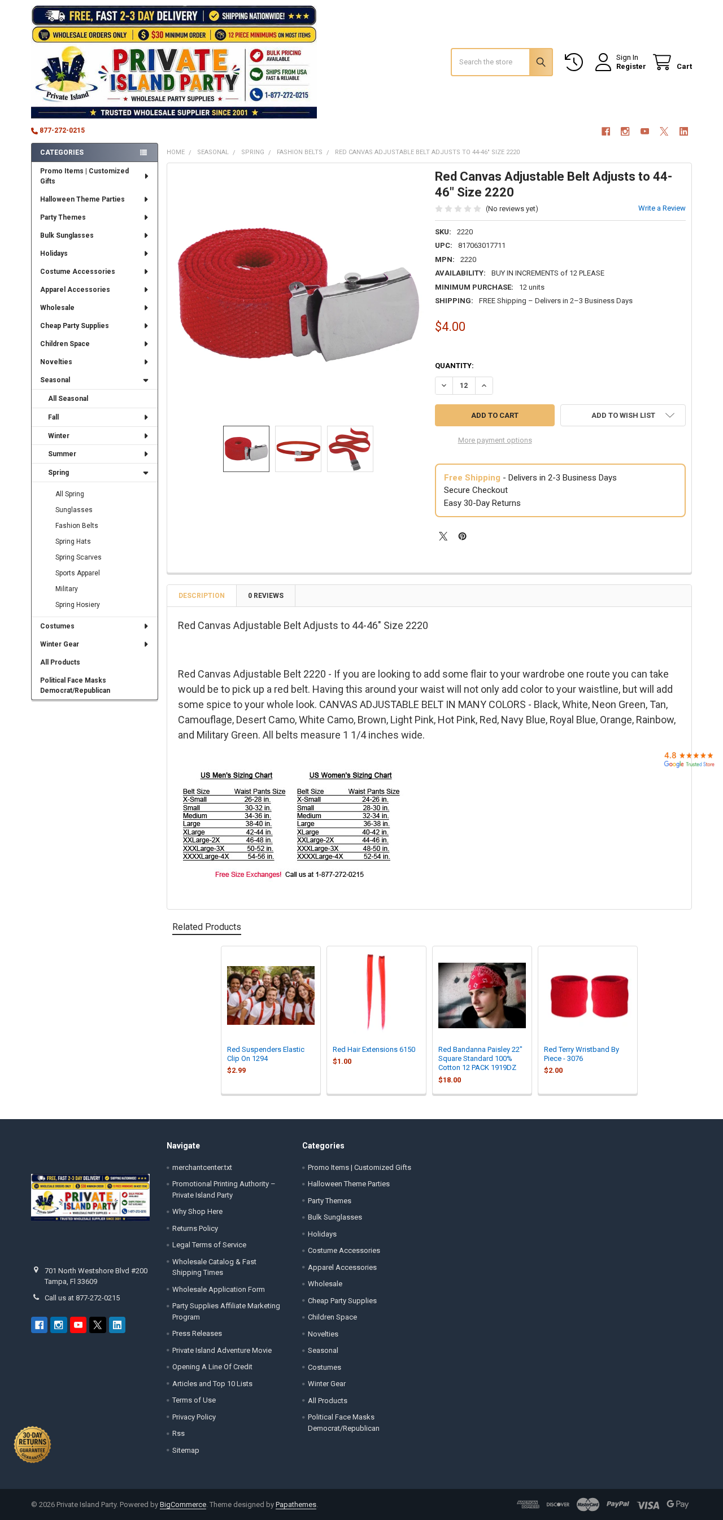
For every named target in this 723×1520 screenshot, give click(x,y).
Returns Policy (195, 1228)
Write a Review (662, 208)
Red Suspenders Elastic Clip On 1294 (265, 1054)
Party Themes (63, 217)
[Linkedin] (684, 131)
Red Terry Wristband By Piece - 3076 (581, 1054)
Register (631, 66)
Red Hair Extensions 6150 (374, 1049)
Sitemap (185, 1450)
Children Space (65, 344)
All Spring (69, 494)
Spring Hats (73, 541)
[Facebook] (606, 131)
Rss (178, 1433)
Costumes (57, 626)
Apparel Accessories (75, 290)
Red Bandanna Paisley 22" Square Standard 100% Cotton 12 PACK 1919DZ (480, 1058)
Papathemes (296, 1504)
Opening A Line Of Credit (212, 1366)
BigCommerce (183, 1504)
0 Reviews (266, 596)
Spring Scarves (78, 557)
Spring (58, 473)
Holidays (54, 253)
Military (66, 589)
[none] (298, 294)
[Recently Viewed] (576, 62)
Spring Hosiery (77, 605)
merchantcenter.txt (202, 1167)
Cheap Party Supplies (74, 326)
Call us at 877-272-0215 (82, 1298)
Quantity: (454, 365)
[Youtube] (645, 131)
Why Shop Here (197, 1211)
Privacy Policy (194, 1417)
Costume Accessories (77, 272)
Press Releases (197, 1333)
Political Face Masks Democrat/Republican (75, 685)
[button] (623, 415)
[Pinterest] (462, 536)
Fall (53, 417)
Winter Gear (59, 644)
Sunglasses (74, 510)
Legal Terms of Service (209, 1245)
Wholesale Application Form (218, 1289)
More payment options (495, 440)
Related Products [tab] (206, 926)
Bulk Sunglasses (67, 235)
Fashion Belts (76, 526)
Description (201, 596)
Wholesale (57, 308)
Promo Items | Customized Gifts (84, 176)
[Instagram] (625, 131)
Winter (58, 436)
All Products (60, 662)
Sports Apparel (77, 573)
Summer (62, 454)
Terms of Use (194, 1400)
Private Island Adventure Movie (222, 1350)
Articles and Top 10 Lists (212, 1383)
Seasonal (55, 380)
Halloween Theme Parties (82, 199)
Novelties (56, 362)
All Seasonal (68, 399)
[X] (664, 131)
